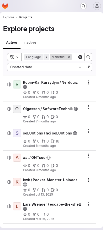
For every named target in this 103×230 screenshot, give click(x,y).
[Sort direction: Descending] (88, 67)
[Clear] (80, 57)
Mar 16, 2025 (45, 219)
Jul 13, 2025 (44, 194)
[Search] (88, 57)
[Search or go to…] (83, 6)
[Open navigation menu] (14, 6)
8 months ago (46, 146)
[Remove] (69, 57)
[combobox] (45, 67)
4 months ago (46, 97)
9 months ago (46, 170)
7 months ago (46, 121)
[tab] (11, 42)
